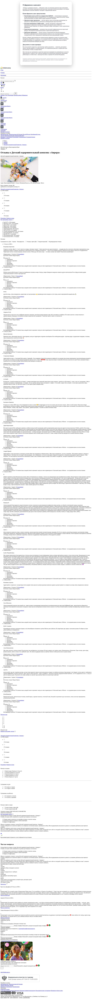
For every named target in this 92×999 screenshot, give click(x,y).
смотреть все (4, 100)
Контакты (17, 990)
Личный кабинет (18, 95)
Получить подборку (5, 927)
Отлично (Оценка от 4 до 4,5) (12, 772)
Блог (5, 990)
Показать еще (4, 714)
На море (20, 134)
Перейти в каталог (5, 131)
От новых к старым (10, 787)
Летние (11, 985)
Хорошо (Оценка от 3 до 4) (11, 774)
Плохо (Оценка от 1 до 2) (11, 776)
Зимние (2, 985)
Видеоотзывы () (42, 241)
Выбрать (3, 148)
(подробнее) (21, 254)
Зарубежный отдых (35, 134)
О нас (6, 95)
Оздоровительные (30, 137)
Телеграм (4, 97)
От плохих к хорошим (10, 797)
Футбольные (15, 137)
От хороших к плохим (10, 796)
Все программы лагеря (6, 219)
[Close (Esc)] (4, 299)
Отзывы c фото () (32, 241)
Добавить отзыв (10, 218)
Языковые (3, 137)
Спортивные (9, 137)
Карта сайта (60, 990)
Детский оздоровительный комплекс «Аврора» (12, 189)
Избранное (25, 95)
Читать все (3, 884)
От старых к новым (10, 788)
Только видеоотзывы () (11, 809)
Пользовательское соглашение (43, 990)
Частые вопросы (10, 990)
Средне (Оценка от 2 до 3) (11, 775)
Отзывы (3, 95)
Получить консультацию (6, 938)
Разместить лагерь (5, 989)
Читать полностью (5, 895)
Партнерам (10, 95)
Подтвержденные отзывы (55, 241)
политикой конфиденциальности (27, 928)
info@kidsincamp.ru (5, 972)
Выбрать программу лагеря (7, 731)
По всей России (27, 134)
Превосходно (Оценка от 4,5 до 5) (13, 771)
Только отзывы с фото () (11, 807)
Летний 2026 (4, 135)
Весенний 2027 (11, 135)
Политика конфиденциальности (27, 990)
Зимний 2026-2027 (19, 135)
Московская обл (4, 134)
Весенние (7, 985)
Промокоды (54, 990)
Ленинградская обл (13, 134)
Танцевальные (22, 137)
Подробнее (3, 218)
